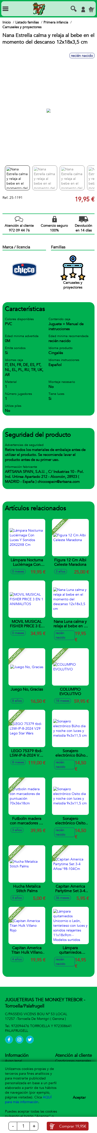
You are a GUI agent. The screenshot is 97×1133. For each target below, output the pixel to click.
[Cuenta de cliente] (83, 9)
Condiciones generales (73, 1061)
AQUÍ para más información (28, 1099)
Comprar (72, 1126)
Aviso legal (13, 1061)
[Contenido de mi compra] (92, 9)
